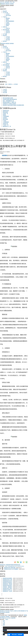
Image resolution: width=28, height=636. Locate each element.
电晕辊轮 (5, 117)
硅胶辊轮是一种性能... (8, 584)
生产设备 (5, 34)
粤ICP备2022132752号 (5, 618)
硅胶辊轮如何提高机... (8, 582)
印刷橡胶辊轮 (6, 116)
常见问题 (8, 39)
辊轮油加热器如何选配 (8, 98)
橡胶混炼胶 (5, 112)
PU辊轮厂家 (5, 125)
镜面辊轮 (8, 24)
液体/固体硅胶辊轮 (10, 21)
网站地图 (7, 2)
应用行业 (5, 27)
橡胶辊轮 (8, 18)
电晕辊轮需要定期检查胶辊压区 (10, 99)
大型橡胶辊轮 (6, 122)
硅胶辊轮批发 (17, 564)
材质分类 (8, 32)
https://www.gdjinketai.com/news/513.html (14, 566)
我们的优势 (8, 15)
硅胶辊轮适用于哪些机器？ (10, 567)
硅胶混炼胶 (5, 119)
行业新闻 (8, 38)
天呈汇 (6, 619)
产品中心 (5, 17)
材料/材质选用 (6, 29)
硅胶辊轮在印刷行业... (8, 589)
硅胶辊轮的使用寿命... (8, 585)
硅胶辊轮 (3, 616)
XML (14, 2)
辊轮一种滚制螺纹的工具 (8, 100)
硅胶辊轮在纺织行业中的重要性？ (11, 569)
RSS (11, 2)
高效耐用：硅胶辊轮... (8, 587)
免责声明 (13, 618)
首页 (6, 84)
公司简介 (8, 14)
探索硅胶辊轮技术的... (8, 581)
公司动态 (8, 37)
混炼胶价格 (5, 123)
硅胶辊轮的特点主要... (8, 579)
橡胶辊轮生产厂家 (7, 126)
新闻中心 (10, 84)
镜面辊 (4, 115)
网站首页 (5, 11)
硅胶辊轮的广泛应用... (8, 591)
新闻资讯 (5, 35)
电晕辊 (7, 25)
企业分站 (2, 2)
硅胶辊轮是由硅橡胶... (8, 578)
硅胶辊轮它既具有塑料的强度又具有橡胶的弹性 (13, 105)
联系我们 (5, 41)
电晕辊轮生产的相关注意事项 (9, 103)
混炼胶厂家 (5, 113)
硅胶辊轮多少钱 (3, 564)
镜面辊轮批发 (6, 110)
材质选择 (8, 31)
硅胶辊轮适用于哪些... (8, 588)
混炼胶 (7, 19)
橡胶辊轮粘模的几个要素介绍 (9, 102)
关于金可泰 (5, 12)
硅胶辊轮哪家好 (10, 564)
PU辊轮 (7, 22)
